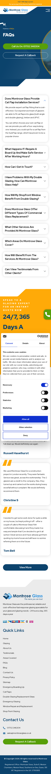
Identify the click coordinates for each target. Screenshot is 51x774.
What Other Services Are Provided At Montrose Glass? (22, 228)
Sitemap (6, 682)
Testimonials (8, 653)
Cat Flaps (7, 692)
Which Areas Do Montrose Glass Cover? (23, 243)
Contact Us (8, 672)
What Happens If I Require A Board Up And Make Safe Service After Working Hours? (24, 152)
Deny (25, 435)
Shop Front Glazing (11, 711)
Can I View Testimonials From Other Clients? (21, 271)
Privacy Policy (9, 677)
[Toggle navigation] (47, 10)
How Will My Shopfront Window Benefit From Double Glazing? (23, 196)
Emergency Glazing (11, 701)
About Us (7, 648)
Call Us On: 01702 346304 (25, 46)
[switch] (44, 393)
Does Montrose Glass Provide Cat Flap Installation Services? (22, 100)
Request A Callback (25, 55)
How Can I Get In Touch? (19, 166)
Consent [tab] (9, 343)
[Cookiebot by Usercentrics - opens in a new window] (37, 336)
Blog (5, 667)
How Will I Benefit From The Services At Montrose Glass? (21, 257)
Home (5, 28)
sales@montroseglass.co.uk (19, 733)
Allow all (25, 419)
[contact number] (47, 314)
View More (25, 567)
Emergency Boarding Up (13, 687)
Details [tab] (26, 343)
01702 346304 (13, 727)
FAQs (5, 662)
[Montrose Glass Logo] (15, 10)
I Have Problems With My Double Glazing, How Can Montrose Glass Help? (23, 181)
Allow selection (25, 427)
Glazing (6, 643)
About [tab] (42, 343)
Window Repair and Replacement (18, 706)
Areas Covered (9, 658)
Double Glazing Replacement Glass (18, 696)
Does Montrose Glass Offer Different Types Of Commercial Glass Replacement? (23, 213)
